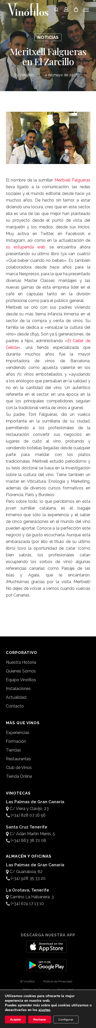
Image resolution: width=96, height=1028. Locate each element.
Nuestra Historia (21, 662)
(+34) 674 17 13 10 (27, 903)
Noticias (48, 37)
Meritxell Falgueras (72, 180)
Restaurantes (18, 758)
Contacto (15, 706)
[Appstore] (46, 949)
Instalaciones (18, 688)
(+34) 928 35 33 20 (28, 878)
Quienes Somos (21, 671)
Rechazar (39, 1019)
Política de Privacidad (57, 981)
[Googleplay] (46, 968)
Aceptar (15, 1019)
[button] (86, 9)
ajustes (44, 1010)
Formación (16, 741)
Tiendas (13, 750)
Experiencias (17, 732)
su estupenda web (25, 247)
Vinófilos (27, 75)
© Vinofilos (27, 981)
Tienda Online (19, 776)
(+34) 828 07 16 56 (28, 815)
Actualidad (16, 697)
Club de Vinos (19, 767)
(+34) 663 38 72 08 (28, 840)
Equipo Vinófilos (21, 679)
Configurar (65, 1019)
